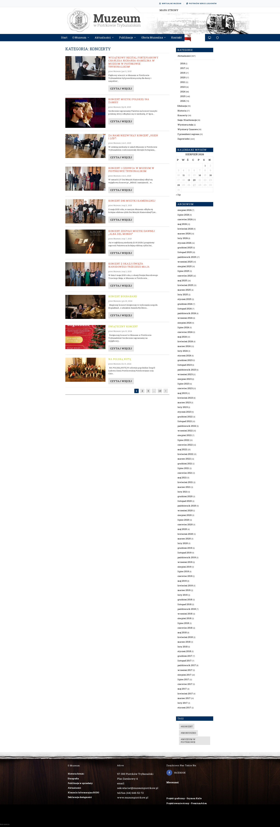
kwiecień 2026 (185, 228)
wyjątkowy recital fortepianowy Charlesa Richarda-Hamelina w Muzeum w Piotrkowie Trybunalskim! (133, 62)
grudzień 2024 (184, 304)
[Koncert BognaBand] (85, 307)
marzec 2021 (183, 487)
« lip (178, 194)
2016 (182, 63)
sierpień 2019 (184, 566)
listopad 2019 (184, 552)
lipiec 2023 (183, 383)
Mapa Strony (169, 10)
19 (189, 180)
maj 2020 (182, 529)
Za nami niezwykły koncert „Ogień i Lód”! (133, 137)
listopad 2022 (184, 421)
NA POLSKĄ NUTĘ (119, 359)
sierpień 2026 (184, 210)
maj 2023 (182, 393)
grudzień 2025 (184, 247)
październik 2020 (186, 505)
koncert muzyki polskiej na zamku (128, 101)
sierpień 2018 (184, 618)
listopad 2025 (184, 252)
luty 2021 (182, 491)
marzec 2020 (184, 538)
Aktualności (103, 37)
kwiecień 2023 (185, 397)
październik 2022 (186, 426)
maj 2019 (182, 581)
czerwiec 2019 (184, 576)
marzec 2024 (184, 346)
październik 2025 (186, 257)
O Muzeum (79, 37)
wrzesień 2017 (184, 670)
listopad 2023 (184, 365)
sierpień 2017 (184, 674)
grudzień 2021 (184, 463)
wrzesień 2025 (185, 261)
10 (160, 391)
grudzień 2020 (184, 496)
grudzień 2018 (184, 599)
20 (194, 180)
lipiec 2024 (183, 327)
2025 (183, 96)
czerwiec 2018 (184, 627)
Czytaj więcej (121, 88)
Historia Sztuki (76, 773)
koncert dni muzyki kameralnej (131, 200)
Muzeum (117, 71)
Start (64, 37)
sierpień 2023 (184, 379)
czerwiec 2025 (185, 275)
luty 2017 (182, 703)
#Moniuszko (188, 733)
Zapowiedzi (183, 138)
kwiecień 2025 (185, 285)
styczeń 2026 (184, 243)
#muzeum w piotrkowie (188, 740)
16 (210, 175)
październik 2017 (186, 665)
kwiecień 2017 (185, 693)
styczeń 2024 (184, 355)
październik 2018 (186, 609)
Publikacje (126, 37)
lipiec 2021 (183, 468)
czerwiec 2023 (184, 388)
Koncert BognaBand (122, 296)
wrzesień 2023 (184, 374)
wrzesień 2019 (184, 562)
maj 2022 (182, 449)
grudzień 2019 (184, 548)
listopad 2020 (184, 501)
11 (184, 175)
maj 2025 (182, 280)
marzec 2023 (184, 402)
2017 (182, 68)
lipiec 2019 (183, 571)
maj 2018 (182, 632)
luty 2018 (182, 646)
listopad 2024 (184, 308)
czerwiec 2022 (185, 444)
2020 (183, 77)
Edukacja (182, 106)
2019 (182, 72)
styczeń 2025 (184, 299)
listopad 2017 (184, 660)
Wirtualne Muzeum (171, 3)
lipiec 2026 (183, 214)
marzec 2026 (184, 233)
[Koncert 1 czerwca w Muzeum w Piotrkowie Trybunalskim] (85, 179)
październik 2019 (186, 557)
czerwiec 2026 (184, 219)
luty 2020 (182, 543)
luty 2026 (182, 238)
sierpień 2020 (184, 515)
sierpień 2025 (184, 266)
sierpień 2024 (184, 322)
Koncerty (182, 115)
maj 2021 (182, 477)
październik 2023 (186, 369)
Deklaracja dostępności (80, 797)
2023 (182, 87)
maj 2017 (182, 688)
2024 (182, 91)
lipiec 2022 (183, 440)
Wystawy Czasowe (187, 129)
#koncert (187, 726)
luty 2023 (182, 407)
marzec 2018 (183, 641)
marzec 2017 (183, 698)
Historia (181, 110)
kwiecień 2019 (185, 585)
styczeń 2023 (184, 411)
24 (178, 185)
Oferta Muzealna (152, 37)
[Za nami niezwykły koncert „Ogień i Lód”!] (85, 146)
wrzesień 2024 (184, 318)
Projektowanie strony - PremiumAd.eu (186, 803)
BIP (195, 38)
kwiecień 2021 (185, 482)
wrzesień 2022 (185, 430)
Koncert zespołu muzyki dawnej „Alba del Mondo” (131, 232)
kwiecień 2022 (185, 454)
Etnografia (73, 778)
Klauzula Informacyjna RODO (83, 792)
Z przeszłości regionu (188, 134)
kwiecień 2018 (185, 637)
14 (200, 175)
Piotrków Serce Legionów (203, 3)
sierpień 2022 (184, 435)
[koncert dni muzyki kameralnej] (85, 211)
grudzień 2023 (184, 360)
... (154, 391)
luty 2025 (182, 294)
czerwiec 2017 (184, 684)
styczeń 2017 (184, 707)
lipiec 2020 (183, 519)
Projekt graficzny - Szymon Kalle (184, 798)
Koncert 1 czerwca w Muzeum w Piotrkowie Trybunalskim (131, 169)
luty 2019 (182, 595)
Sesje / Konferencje (187, 120)
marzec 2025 (184, 289)
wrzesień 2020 (185, 510)
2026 (182, 101)
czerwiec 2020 (185, 524)
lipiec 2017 (183, 679)
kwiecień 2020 (185, 534)
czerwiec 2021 (184, 473)
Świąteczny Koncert (123, 326)
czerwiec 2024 (184, 332)
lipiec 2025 (183, 271)
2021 (182, 82)
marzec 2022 (184, 458)
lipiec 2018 (183, 623)
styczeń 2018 (184, 651)
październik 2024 (186, 313)
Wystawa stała (185, 124)
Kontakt (176, 37)
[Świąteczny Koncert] (85, 337)
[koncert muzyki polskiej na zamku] (85, 113)
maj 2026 (182, 224)
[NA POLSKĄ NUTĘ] (85, 370)
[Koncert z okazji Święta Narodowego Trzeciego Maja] (85, 274)
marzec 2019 (183, 590)
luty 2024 (182, 351)
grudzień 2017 (184, 656)
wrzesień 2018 (184, 613)
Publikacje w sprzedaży (80, 783)
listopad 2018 (184, 604)
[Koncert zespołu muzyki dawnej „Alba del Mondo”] (85, 242)
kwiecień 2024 (185, 341)
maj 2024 (182, 336)
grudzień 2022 (184, 416)
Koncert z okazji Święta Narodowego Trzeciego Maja (129, 265)
